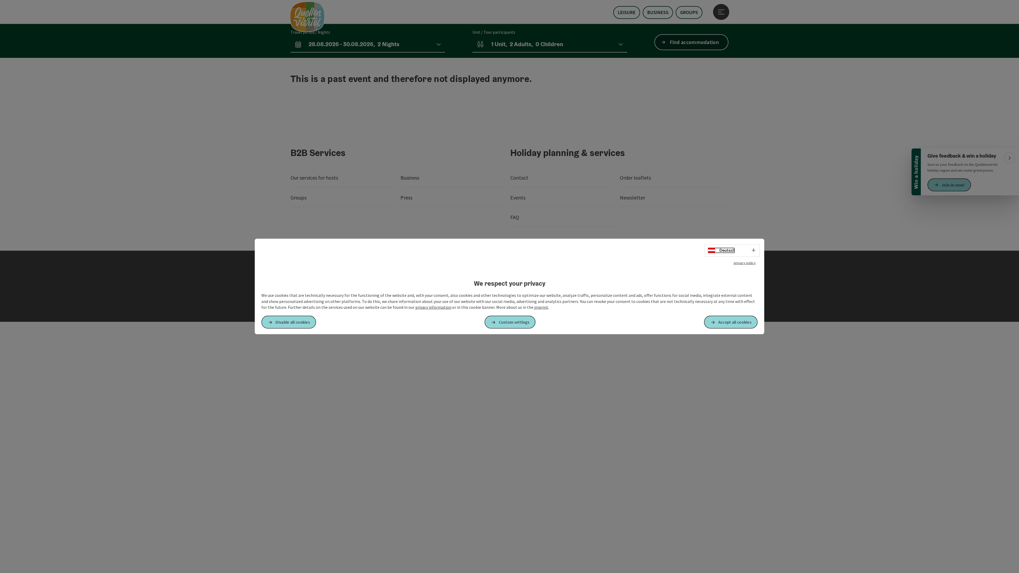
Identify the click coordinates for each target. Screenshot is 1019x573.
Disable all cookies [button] (292, 322)
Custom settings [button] (514, 322)
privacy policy (745, 263)
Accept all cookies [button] (735, 322)
